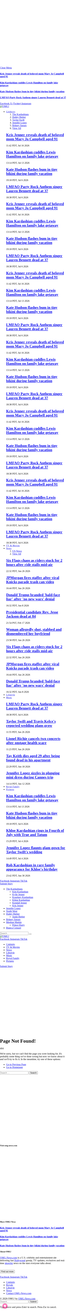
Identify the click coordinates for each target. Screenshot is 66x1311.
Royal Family (12, 787)
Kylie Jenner (18, 894)
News (8, 548)
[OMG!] (4, 106)
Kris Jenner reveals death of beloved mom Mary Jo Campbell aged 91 (35, 137)
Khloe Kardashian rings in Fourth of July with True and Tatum (35, 832)
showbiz (9, 1263)
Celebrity (10, 112)
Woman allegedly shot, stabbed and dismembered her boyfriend (34, 631)
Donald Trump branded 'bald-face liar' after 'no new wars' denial (33, 597)
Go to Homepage (14, 1067)
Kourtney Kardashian (22, 897)
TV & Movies (13, 545)
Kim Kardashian (20, 891)
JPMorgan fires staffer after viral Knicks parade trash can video (32, 580)
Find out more (7, 1271)
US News (17, 551)
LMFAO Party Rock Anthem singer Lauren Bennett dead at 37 (33, 97)
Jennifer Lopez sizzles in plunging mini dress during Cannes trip (33, 775)
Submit (33, 1301)
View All (16, 128)
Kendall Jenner (19, 902)
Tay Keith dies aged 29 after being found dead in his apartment (33, 758)
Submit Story (6, 883)
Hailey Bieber (19, 117)
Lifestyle (10, 695)
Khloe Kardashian (21, 900)
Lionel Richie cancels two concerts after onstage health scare (33, 741)
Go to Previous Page (16, 1064)
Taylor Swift (18, 120)
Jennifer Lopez (19, 122)
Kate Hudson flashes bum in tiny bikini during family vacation (32, 91)
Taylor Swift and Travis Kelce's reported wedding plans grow (31, 723)
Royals (9, 1285)
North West (11, 911)
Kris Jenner (17, 905)
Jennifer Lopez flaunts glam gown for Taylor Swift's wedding (35, 850)
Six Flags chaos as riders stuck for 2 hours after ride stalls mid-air (34, 562)
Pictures (10, 789)
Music (9, 697)
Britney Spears (19, 125)
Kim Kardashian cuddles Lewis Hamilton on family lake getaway (32, 154)
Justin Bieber (18, 916)
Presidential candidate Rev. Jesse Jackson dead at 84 (32, 614)
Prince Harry (18, 925)
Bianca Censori (13, 928)
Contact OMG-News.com (18, 1293)
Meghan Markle (14, 922)
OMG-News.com (8, 1257)
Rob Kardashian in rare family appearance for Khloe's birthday (32, 867)
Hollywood (19, 1260)
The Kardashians (20, 114)
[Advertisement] (33, 33)
